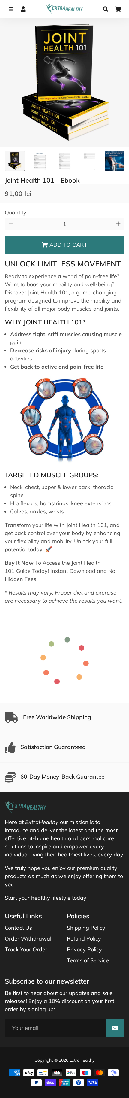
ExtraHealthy (82, 1060)
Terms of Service (88, 960)
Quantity (15, 212)
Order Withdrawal (28, 938)
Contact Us (18, 927)
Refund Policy (84, 938)
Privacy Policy (84, 949)
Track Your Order (26, 949)
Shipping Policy (86, 927)
